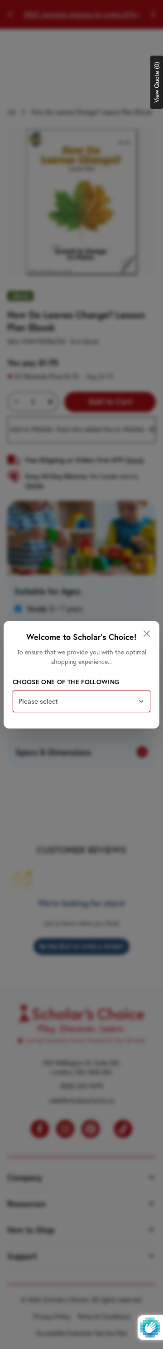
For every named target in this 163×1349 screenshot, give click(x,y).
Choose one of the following (66, 682)
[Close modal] (146, 633)
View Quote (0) (157, 82)
